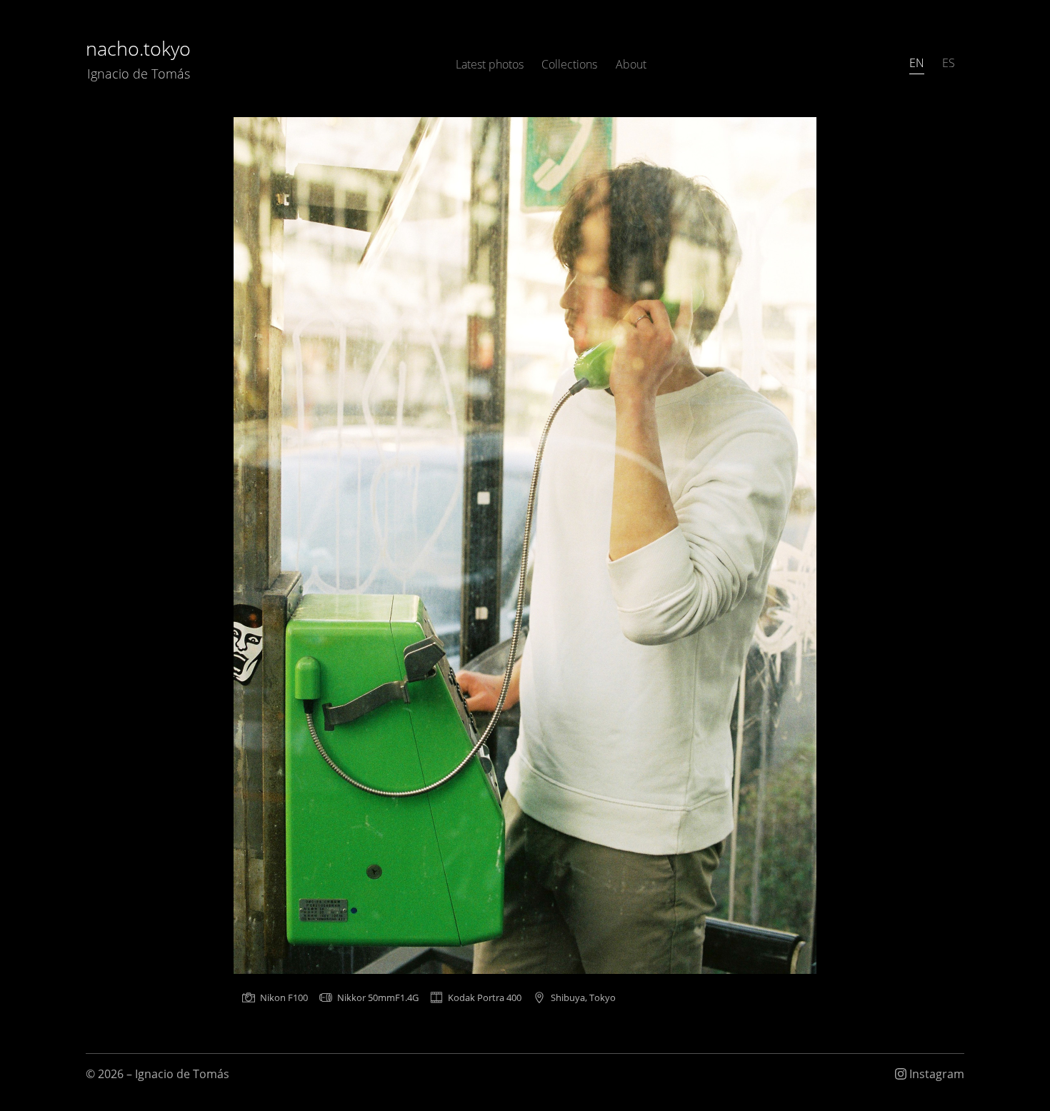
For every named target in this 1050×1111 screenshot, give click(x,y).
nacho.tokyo (138, 58)
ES (948, 63)
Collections (569, 64)
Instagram (935, 1074)
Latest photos (490, 64)
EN (916, 63)
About (631, 64)
